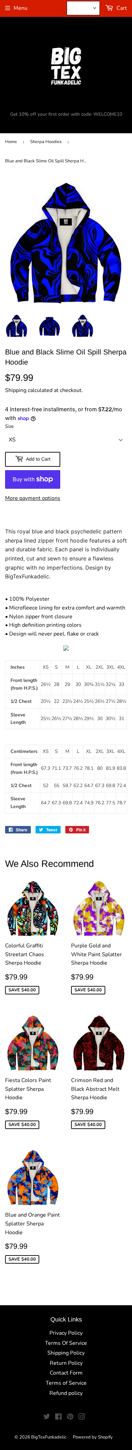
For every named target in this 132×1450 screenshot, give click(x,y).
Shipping (15, 390)
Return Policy (66, 1363)
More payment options (32, 498)
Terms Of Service (66, 1343)
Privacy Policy (66, 1333)
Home (11, 142)
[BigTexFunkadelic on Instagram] (82, 1417)
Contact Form (66, 1373)
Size (9, 426)
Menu (20, 8)
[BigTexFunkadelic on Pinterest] (70, 1417)
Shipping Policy (66, 1353)
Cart (121, 8)
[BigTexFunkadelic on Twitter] (46, 1417)
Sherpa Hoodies (46, 142)
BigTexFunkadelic (48, 1437)
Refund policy (66, 1393)
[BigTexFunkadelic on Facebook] (58, 1417)
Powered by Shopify (93, 1437)
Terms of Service (66, 1383)
